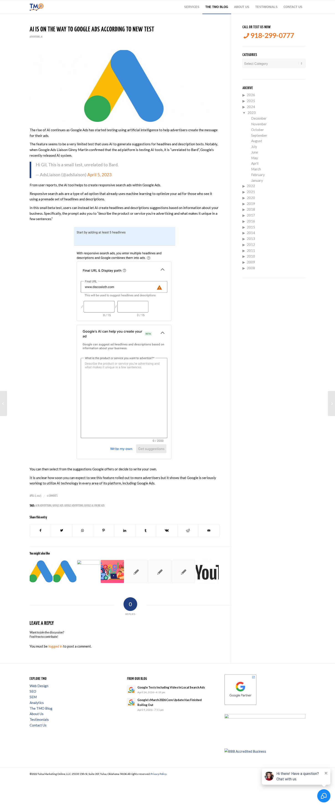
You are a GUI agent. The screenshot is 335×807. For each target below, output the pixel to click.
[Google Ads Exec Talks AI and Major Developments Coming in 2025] (41, 571)
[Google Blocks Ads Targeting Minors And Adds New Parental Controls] (112, 571)
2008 (251, 268)
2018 (251, 209)
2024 (251, 107)
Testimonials (39, 719)
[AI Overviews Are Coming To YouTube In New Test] (207, 571)
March (256, 169)
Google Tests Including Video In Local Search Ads (171, 687)
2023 (251, 113)
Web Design (39, 686)
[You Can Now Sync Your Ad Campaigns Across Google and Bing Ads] (136, 571)
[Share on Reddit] (188, 530)
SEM (33, 697)
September (259, 135)
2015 (251, 227)
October (257, 130)
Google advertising (73, 505)
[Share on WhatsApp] (82, 530)
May (254, 158)
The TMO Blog (41, 708)
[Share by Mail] (208, 530)
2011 (251, 250)
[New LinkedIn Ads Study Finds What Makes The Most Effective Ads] (331, 403)
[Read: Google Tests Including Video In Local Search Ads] (131, 690)
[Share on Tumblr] (145, 530)
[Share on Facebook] (40, 530)
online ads (99, 505)
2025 (251, 101)
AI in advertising (43, 505)
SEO (33, 691)
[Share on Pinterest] (103, 530)
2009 (251, 262)
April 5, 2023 (99, 174)
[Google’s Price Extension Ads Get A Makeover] (159, 571)
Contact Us (38, 725)
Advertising (35, 36)
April (254, 163)
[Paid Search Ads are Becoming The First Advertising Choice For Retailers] (88, 571)
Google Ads (57, 505)
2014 (251, 233)
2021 (251, 192)
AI (41, 36)
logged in (55, 646)
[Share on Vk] (166, 530)
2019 (251, 204)
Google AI (88, 505)
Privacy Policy (158, 773)
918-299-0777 (271, 35)
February (258, 175)
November (259, 124)
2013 (251, 239)
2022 (251, 186)
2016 (251, 221)
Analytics (37, 703)
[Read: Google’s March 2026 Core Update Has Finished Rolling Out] (131, 702)
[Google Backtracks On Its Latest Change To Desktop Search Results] (64, 571)
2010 (251, 256)
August (256, 141)
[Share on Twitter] (61, 530)
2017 (251, 215)
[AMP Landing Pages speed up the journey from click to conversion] (183, 571)
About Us (37, 714)
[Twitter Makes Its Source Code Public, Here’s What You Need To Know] (3, 403)
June (254, 152)
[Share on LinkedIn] (124, 530)
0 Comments (52, 496)
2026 (251, 95)
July (254, 146)
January (257, 180)
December (259, 118)
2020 (251, 198)
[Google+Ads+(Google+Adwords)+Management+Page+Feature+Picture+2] (124, 86)
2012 (251, 244)
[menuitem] (191, 7)
